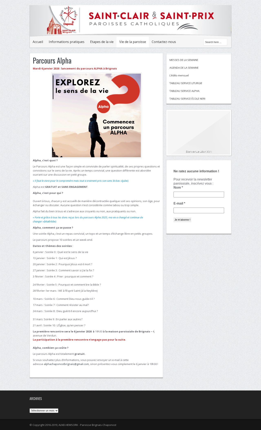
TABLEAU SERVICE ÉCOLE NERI (187, 98)
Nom (178, 187)
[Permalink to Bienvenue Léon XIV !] (198, 134)
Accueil (38, 42)
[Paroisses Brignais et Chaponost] (130, 32)
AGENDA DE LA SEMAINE (184, 67)
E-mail (179, 203)
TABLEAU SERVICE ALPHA (184, 91)
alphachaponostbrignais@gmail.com (66, 364)
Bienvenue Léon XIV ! (199, 151)
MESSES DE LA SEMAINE (183, 60)
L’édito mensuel (179, 75)
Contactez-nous (164, 42)
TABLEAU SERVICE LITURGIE (185, 83)
